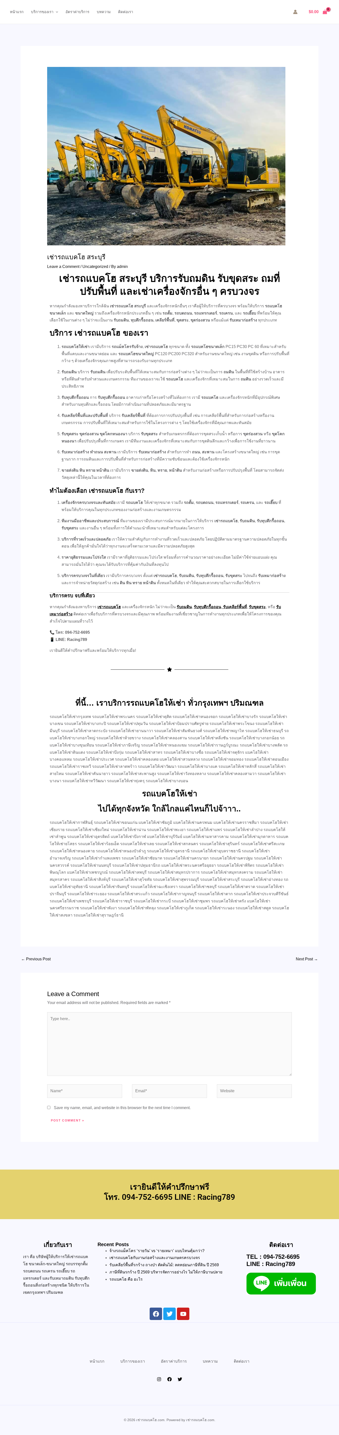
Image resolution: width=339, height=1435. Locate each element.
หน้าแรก (17, 12)
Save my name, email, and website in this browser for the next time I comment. (122, 1108)
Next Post (307, 959)
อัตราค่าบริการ (77, 12)
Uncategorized (95, 266)
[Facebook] (169, 1379)
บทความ (104, 12)
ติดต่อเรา (125, 12)
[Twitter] (180, 1379)
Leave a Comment (63, 266)
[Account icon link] (295, 12)
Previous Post (36, 959)
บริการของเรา (42, 12)
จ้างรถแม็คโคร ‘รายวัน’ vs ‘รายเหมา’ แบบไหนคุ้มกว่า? (156, 1251)
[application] (55, 12)
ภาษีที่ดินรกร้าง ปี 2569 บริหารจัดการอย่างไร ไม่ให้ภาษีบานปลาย (166, 1272)
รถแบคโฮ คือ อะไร (126, 1279)
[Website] (254, 1092)
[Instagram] (159, 1379)
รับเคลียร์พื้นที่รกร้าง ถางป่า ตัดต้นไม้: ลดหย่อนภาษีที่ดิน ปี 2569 (164, 1265)
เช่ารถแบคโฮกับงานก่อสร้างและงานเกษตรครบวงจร (154, 1258)
